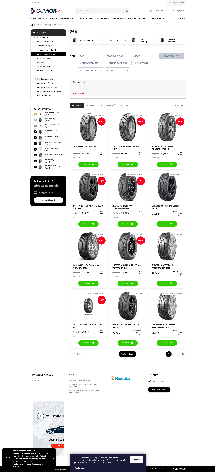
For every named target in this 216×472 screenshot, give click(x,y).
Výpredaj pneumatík (44, 95)
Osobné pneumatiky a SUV (46, 54)
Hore (79, 354)
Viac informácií (105, 463)
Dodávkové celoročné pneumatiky (49, 91)
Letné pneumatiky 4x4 (45, 42)
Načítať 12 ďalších (127, 354)
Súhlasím (136, 459)
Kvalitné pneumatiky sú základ (79, 380)
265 (75, 87)
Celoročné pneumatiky (45, 71)
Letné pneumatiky (43, 58)
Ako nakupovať (35, 3)
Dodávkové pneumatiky (45, 79)
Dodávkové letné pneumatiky (47, 83)
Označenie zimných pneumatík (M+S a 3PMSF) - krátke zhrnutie (85, 392)
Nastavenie (79, 468)
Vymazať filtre (78, 93)
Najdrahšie (92, 105)
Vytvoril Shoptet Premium (159, 469)
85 (183, 354)
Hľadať (127, 11)
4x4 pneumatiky (42, 37)
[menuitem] (39, 18)
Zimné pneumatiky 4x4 (45, 46)
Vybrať (60, 446)
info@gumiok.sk (46, 192)
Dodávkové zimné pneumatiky (47, 87)
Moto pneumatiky (43, 75)
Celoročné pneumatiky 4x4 (46, 50)
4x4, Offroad (41, 62)
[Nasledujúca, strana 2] (176, 354)
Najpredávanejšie (108, 105)
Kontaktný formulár (48, 200)
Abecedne (125, 105)
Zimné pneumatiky (43, 66)
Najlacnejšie (77, 105)
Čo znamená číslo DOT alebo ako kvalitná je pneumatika (84, 385)
